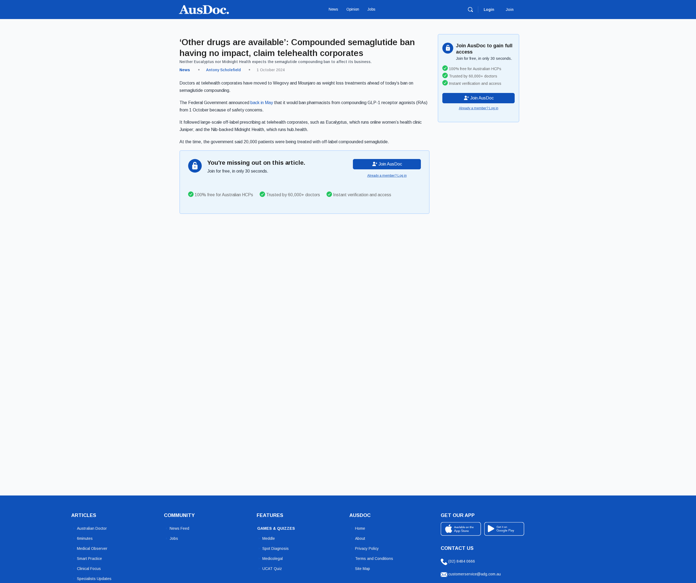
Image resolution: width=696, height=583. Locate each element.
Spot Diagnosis (275, 548)
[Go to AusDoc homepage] (204, 9)
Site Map (362, 568)
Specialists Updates (94, 578)
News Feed (179, 528)
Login (489, 9)
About (360, 538)
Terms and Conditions (374, 558)
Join (510, 9)
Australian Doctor (92, 528)
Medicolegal (272, 558)
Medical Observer (92, 548)
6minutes (85, 538)
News (184, 70)
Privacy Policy (367, 548)
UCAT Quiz (272, 568)
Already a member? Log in (387, 175)
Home (360, 528)
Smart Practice (89, 558)
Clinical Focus (89, 568)
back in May (261, 102)
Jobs (174, 538)
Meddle (268, 538)
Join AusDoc (389, 164)
